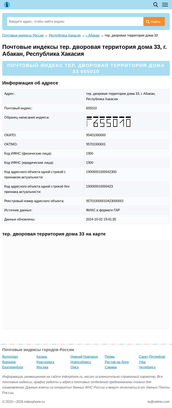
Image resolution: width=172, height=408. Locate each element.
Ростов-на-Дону (117, 362)
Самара (111, 367)
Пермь (110, 356)
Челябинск (147, 367)
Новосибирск (81, 362)
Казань (42, 356)
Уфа (142, 362)
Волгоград (10, 356)
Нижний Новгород (84, 356)
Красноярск (45, 362)
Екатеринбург (12, 367)
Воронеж (9, 362)
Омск (75, 367)
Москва (42, 367)
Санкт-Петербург (152, 356)
